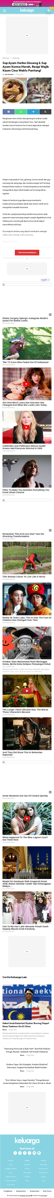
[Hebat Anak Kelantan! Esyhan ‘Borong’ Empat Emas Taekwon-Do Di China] (27, 1002)
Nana (5, 1030)
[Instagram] (20, 1153)
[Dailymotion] (39, 1153)
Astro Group (44, 1195)
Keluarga (6, 58)
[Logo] (27, 10)
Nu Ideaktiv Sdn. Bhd (25, 1195)
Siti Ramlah (9, 74)
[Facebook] (15, 1153)
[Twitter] (24, 1153)
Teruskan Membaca (27, 253)
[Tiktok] (29, 1153)
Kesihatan (16, 58)
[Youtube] (34, 1153)
